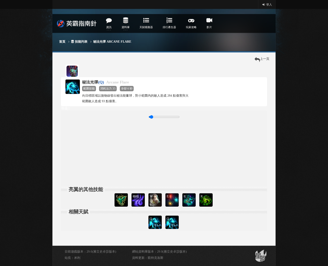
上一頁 (264, 58)
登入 (269, 4)
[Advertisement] (164, 152)
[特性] (138, 192)
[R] (189, 192)
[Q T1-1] (155, 215)
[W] (155, 192)
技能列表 (81, 41)
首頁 (62, 41)
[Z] (121, 192)
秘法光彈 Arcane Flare (112, 41)
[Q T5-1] (172, 215)
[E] (172, 192)
